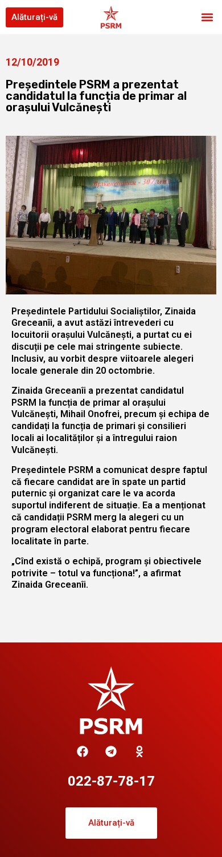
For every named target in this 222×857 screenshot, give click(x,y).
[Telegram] (111, 751)
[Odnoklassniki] (139, 751)
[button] (207, 17)
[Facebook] (82, 751)
